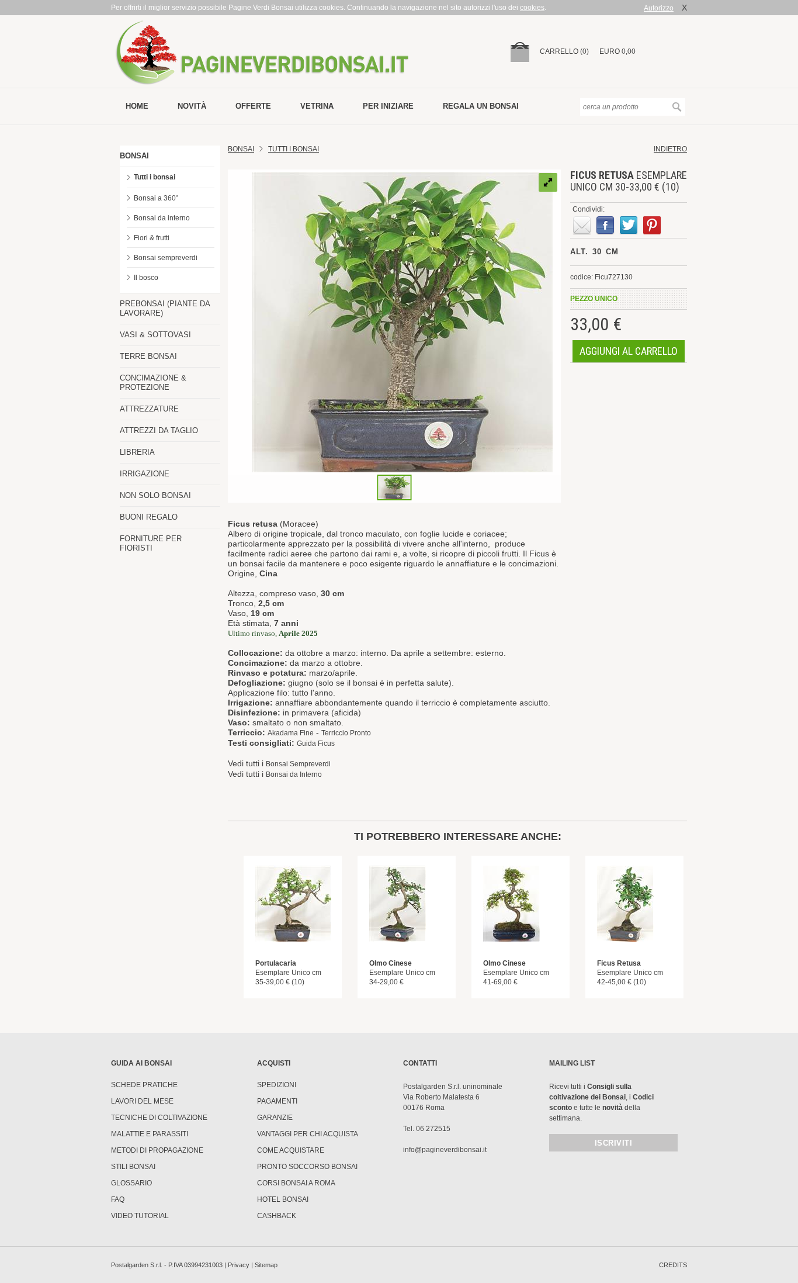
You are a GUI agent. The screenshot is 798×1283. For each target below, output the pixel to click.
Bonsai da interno (162, 218)
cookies (532, 8)
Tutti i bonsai (154, 177)
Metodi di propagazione (157, 1150)
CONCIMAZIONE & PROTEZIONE (153, 383)
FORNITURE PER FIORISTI (151, 543)
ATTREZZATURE (149, 408)
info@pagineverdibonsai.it (445, 1150)
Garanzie (275, 1117)
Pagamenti (277, 1101)
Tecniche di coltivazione (159, 1117)
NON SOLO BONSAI (155, 495)
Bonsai (241, 149)
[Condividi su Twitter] (628, 225)
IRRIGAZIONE (144, 473)
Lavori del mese (142, 1101)
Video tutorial (140, 1216)
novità (192, 106)
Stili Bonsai (133, 1167)
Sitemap (266, 1264)
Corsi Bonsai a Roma (296, 1183)
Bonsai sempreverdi (165, 258)
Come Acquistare (290, 1150)
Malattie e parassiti (149, 1134)
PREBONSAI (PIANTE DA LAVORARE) (165, 308)
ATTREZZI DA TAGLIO (159, 430)
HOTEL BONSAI (282, 1199)
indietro (670, 149)
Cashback (276, 1216)
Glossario (131, 1183)
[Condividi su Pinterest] (652, 225)
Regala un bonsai (481, 106)
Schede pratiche (144, 1085)
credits (673, 1264)
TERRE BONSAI (148, 356)
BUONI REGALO (149, 517)
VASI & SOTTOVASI (155, 334)
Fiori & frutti (151, 238)
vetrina (317, 106)
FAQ (117, 1199)
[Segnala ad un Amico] (582, 225)
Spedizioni (276, 1085)
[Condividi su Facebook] (605, 225)
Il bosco (146, 278)
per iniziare (388, 106)
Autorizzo (659, 8)
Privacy (238, 1264)
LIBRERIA (137, 452)
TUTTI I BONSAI (293, 149)
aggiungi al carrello (629, 351)
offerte (253, 106)
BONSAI (134, 155)
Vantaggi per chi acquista (307, 1134)
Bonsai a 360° (156, 198)
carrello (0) (564, 51)
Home (137, 106)
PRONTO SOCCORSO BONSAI (307, 1167)
